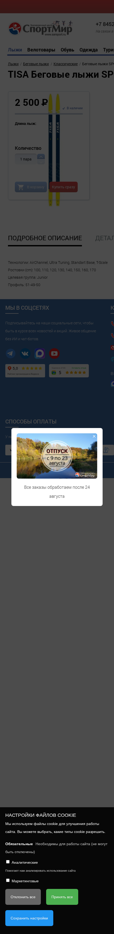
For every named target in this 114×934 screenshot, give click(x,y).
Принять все (62, 897)
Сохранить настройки (29, 918)
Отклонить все (23, 897)
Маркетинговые (25, 881)
